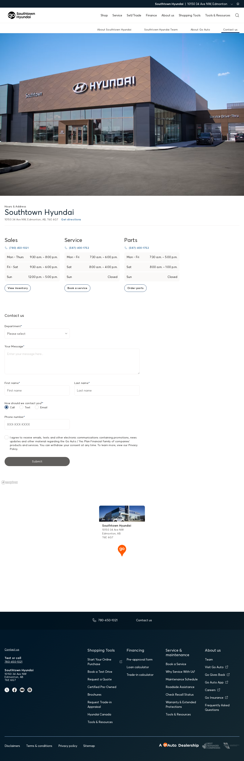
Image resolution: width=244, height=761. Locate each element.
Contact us (12, 649)
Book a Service (176, 664)
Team (209, 659)
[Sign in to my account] (237, 3)
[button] (122, 550)
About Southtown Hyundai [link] (114, 29)
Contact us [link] (230, 29)
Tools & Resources (217, 15)
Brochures (94, 694)
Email (43, 407)
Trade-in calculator (140, 675)
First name (12, 383)
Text (27, 407)
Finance (151, 15)
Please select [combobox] (16, 334)
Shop (104, 15)
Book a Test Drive (99, 672)
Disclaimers (12, 746)
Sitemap (89, 746)
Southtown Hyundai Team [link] (161, 29)
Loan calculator (138, 667)
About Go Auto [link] (200, 29)
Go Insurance (214, 697)
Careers (210, 690)
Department (13, 326)
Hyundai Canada (99, 714)
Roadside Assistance (180, 687)
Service (117, 15)
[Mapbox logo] (9, 482)
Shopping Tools (190, 15)
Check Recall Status (180, 694)
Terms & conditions (39, 746)
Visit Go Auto (214, 667)
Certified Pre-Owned (101, 687)
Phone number (15, 416)
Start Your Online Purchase (99, 661)
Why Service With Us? (180, 672)
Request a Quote (99, 679)
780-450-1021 (13, 661)
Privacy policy (67, 746)
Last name (82, 383)
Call (12, 407)
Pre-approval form (139, 659)
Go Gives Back (215, 675)
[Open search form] (237, 15)
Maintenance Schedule (182, 679)
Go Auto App (214, 682)
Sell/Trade (134, 15)
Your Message (15, 346)
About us (167, 15)
